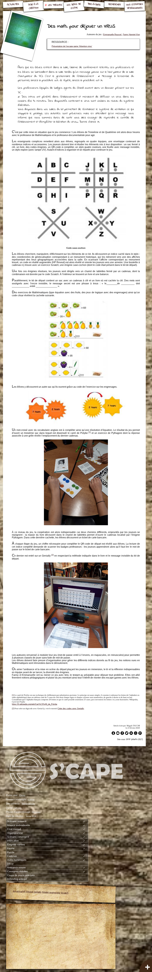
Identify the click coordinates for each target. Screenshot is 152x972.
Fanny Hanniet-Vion (131, 34)
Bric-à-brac (94, 4)
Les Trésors (55, 5)
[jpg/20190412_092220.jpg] (76, 524)
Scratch (64, 892)
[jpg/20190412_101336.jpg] (76, 647)
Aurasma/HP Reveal (23, 891)
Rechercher (114, 5)
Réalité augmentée (51, 892)
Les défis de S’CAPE (74, 6)
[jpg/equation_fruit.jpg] (76, 380)
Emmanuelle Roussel (112, 34)
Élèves (22, 795)
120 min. (18, 808)
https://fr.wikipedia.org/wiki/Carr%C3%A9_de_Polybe (34, 704)
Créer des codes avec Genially (71, 708)
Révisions (36, 812)
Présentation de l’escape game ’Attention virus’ (72, 46)
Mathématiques (28, 804)
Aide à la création (33, 6)
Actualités (13, 4)
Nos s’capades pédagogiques (134, 6)
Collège (31, 799)
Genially (38, 891)
